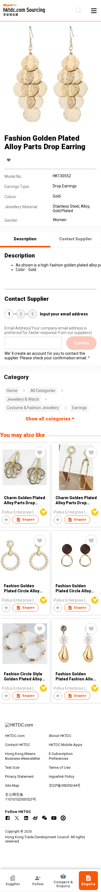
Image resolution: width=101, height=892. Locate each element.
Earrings (79, 407)
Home (12, 390)
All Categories (43, 390)
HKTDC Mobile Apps (65, 745)
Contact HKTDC (17, 745)
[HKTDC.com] (50, 728)
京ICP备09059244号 (65, 785)
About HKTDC (60, 736)
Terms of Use (59, 767)
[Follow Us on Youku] (63, 818)
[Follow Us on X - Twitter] (16, 818)
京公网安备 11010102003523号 (20, 796)
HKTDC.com (15, 736)
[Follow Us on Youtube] (53, 818)
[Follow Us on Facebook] (7, 818)
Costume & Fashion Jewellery (33, 407)
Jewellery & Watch (23, 399)
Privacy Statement (19, 776)
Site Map (12, 785)
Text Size (12, 767)
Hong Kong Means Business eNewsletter (22, 756)
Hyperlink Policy (61, 776)
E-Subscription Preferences (61, 756)
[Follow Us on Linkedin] (26, 818)
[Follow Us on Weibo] (35, 818)
